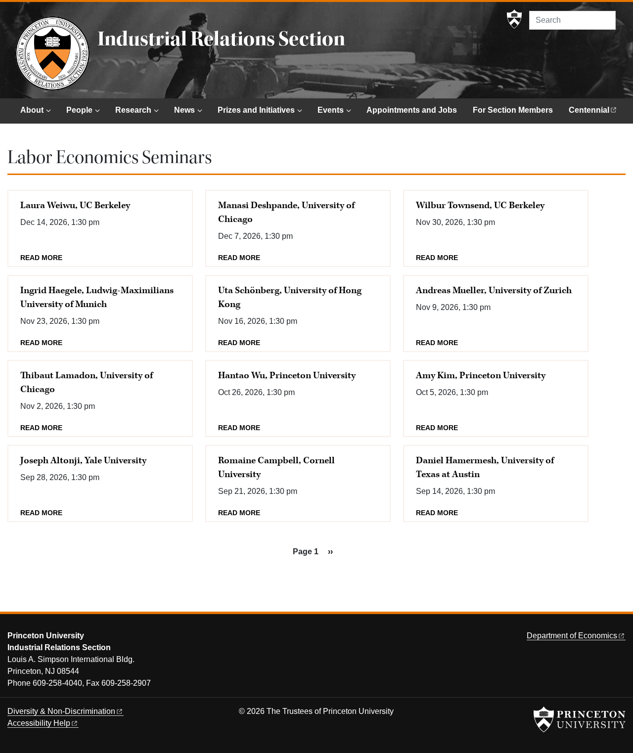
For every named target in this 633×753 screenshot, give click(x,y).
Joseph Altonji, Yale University (83, 460)
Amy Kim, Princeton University (480, 375)
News (184, 110)
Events (330, 110)
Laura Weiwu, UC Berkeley (75, 205)
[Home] (52, 53)
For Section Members (513, 110)
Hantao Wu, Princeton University (287, 375)
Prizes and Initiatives (256, 110)
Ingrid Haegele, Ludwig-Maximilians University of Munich (97, 297)
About (32, 110)
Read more (41, 258)
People (79, 110)
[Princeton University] (514, 19)
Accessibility (38, 723)
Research (133, 110)
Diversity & (61, 711)
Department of (572, 635)
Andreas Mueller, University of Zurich (494, 290)
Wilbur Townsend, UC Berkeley (480, 205)
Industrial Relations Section (221, 39)
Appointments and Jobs (411, 110)
